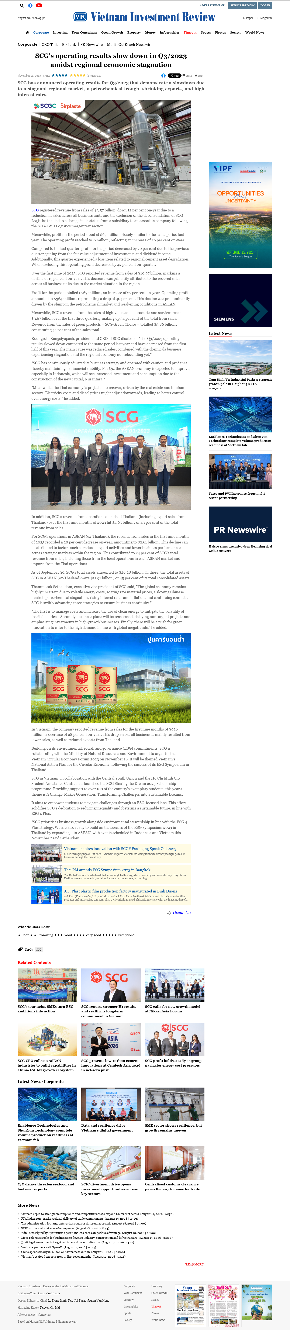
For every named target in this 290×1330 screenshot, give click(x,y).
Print (200, 75)
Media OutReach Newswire (129, 44)
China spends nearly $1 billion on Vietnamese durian (55, 1252)
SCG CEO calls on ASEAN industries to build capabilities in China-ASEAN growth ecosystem (47, 1065)
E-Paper (248, 18)
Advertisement (212, 5)
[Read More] (194, 1264)
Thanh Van (181, 912)
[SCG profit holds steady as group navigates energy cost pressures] (174, 1039)
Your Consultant (84, 32)
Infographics (169, 32)
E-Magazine (264, 18)
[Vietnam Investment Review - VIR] (145, 27)
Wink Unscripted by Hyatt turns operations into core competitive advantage (71, 1232)
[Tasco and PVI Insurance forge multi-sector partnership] (240, 472)
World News (254, 32)
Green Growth (112, 32)
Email (189, 75)
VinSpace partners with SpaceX (42, 1247)
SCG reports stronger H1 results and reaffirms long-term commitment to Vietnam (108, 1011)
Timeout (190, 32)
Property (134, 32)
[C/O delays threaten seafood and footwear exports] (47, 1163)
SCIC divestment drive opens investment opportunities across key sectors (109, 1189)
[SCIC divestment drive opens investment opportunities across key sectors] (111, 1163)
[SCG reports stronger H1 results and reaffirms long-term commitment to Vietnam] (111, 985)
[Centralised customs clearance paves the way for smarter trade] (174, 1163)
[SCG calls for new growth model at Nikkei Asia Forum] (174, 985)
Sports (206, 32)
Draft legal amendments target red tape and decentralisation (61, 1242)
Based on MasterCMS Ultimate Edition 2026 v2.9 (47, 1321)
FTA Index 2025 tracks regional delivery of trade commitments (62, 1218)
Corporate (41, 32)
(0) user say (94, 75)
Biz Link (69, 44)
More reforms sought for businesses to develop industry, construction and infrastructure (79, 1237)
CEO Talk (50, 44)
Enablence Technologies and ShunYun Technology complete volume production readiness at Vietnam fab (240, 441)
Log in (265, 5)
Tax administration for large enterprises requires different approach (66, 1223)
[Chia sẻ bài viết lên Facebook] (163, 75)
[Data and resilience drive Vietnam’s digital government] (111, 1104)
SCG (35, 210)
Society (235, 32)
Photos (220, 32)
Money (150, 32)
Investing (60, 32)
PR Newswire (91, 44)
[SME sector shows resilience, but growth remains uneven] (174, 1104)
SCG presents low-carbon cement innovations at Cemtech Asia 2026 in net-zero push (110, 1065)
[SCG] (47, 985)
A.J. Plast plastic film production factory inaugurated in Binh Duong (120, 891)
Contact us (44, 1314)
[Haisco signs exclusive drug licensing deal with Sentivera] (240, 524)
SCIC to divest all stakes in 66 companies (48, 1228)
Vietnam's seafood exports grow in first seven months (56, 1256)
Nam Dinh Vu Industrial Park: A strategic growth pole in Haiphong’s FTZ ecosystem (240, 384)
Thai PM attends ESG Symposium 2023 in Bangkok (107, 869)
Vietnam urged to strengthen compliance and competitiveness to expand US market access (80, 1214)
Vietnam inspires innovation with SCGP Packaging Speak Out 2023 (120, 848)
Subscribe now (242, 5)
